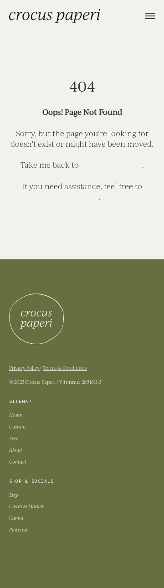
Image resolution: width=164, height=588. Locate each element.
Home (15, 415)
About (15, 450)
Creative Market (26, 506)
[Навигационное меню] (150, 16)
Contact (17, 461)
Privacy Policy (24, 368)
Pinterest (18, 529)
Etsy (13, 495)
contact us (81, 196)
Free (13, 438)
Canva (16, 518)
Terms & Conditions (65, 368)
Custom (17, 426)
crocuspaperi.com (111, 165)
